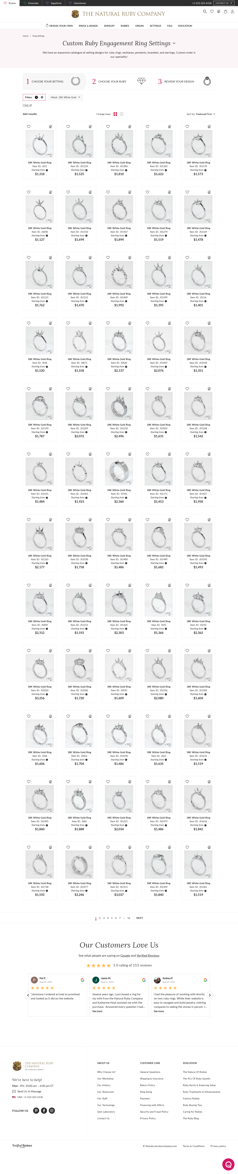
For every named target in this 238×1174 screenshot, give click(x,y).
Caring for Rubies (192, 1111)
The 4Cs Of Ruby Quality (196, 1078)
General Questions (150, 1071)
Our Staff (102, 1098)
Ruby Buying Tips (192, 1105)
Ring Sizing (146, 1091)
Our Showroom (105, 1091)
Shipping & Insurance (151, 1078)
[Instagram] (51, 1110)
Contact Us (103, 1118)
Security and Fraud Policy (154, 1111)
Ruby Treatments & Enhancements (201, 1091)
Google (125, 955)
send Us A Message (29, 1091)
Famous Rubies (191, 1098)
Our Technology (106, 1105)
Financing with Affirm (152, 1105)
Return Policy (147, 1085)
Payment (145, 1098)
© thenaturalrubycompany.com (160, 1146)
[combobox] (205, 114)
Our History (103, 1085)
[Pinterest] (36, 1110)
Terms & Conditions (194, 1146)
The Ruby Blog (191, 1118)
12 (128, 917)
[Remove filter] (79, 97)
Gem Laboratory (106, 1111)
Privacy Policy (148, 1118)
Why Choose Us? (106, 1071)
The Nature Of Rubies (195, 1071)
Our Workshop (105, 1078)
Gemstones (80, 3)
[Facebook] (44, 1110)
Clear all (27, 104)
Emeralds (33, 3)
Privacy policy (218, 1146)
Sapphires (56, 3)
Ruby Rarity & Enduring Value (199, 1085)
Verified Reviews (148, 955)
